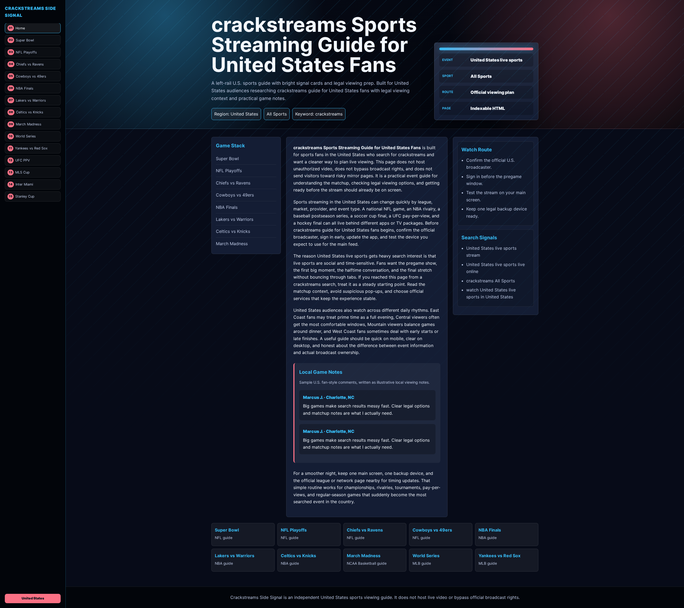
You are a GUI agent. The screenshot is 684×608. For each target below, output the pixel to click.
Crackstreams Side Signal (30, 12)
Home (17, 28)
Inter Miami (21, 184)
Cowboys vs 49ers (27, 76)
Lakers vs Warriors (27, 100)
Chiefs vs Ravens (26, 64)
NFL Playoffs (23, 52)
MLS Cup (19, 172)
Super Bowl (21, 40)
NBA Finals (21, 88)
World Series (22, 136)
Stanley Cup (21, 196)
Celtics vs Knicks (26, 112)
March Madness (25, 124)
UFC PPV (19, 160)
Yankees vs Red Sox (28, 148)
